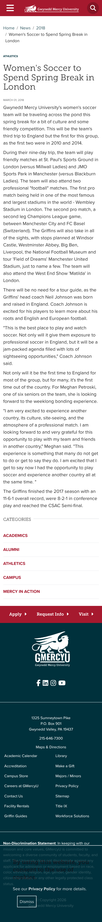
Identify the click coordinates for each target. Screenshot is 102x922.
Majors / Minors (68, 776)
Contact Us (13, 796)
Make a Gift (65, 766)
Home (9, 28)
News (25, 28)
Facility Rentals (16, 806)
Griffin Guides (15, 816)
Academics (15, 535)
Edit (6, 690)
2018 (40, 28)
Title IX (61, 806)
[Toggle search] (93, 8)
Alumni (11, 549)
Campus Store (16, 776)
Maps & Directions (51, 747)
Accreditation (15, 766)
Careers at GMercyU (21, 786)
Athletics (14, 563)
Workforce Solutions (72, 816)
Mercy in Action (21, 591)
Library (61, 755)
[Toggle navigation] (9, 8)
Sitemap (62, 796)
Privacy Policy (67, 786)
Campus (12, 577)
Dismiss (27, 901)
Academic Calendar (20, 755)
